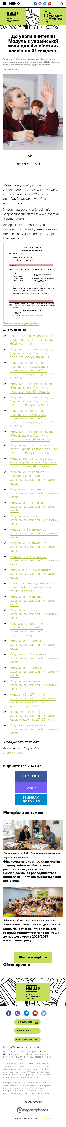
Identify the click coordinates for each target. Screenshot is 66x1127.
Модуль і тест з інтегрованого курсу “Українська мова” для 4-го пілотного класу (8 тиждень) (33, 462)
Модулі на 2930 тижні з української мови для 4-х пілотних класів (34, 729)
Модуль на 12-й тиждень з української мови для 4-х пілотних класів (34, 520)
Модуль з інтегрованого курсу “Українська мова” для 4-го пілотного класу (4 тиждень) (31, 401)
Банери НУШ (24, 1030)
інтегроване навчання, (17, 62)
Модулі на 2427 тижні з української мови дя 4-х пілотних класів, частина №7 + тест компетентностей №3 (33, 700)
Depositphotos (13, 753)
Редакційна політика (27, 1039)
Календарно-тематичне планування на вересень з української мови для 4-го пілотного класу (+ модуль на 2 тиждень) (32, 370)
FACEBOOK (31, 776)
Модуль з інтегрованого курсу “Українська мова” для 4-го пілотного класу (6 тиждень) (31, 435)
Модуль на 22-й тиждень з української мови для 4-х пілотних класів (34, 671)
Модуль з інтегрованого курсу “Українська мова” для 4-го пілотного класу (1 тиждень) (31, 353)
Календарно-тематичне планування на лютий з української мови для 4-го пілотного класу (28, 629)
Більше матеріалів (33, 957)
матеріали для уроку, (44, 920)
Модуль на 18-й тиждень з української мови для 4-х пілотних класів (34, 600)
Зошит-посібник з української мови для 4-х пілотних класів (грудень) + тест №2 (31, 587)
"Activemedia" (44, 1118)
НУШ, (48, 62)
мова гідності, (12, 924)
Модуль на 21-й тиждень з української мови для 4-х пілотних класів (34, 658)
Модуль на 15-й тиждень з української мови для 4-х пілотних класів (34, 560)
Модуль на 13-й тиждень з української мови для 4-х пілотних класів (34, 533)
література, (37, 62)
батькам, (22, 59)
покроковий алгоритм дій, (46, 853)
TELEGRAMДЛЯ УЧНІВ (31, 799)
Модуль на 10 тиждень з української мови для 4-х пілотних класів (34, 493)
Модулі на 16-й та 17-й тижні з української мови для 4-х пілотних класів (34, 574)
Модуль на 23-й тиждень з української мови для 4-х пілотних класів (34, 685)
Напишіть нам (61, 3)
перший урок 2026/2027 (47, 924)
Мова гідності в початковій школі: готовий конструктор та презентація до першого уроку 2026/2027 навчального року (31, 934)
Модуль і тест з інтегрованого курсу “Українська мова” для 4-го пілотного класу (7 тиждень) (33, 449)
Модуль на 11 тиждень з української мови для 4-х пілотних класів (34, 506)
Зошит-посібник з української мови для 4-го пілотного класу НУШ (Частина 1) (31, 340)
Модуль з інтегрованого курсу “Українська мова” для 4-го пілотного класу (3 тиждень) (31, 387)
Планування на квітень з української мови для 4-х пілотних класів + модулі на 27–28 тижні (34, 716)
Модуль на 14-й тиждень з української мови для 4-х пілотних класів (34, 547)
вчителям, (34, 59)
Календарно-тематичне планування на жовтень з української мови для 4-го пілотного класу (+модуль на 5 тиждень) (31, 418)
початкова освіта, (21, 64)
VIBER (31, 788)
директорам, (49, 59)
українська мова (42, 64)
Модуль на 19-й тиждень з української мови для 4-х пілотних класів (34, 614)
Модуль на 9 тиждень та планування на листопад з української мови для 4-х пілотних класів (34, 478)
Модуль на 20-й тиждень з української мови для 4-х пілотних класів (34, 645)
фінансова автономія (16, 857)
